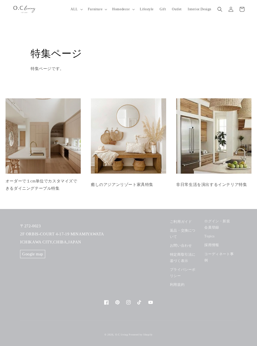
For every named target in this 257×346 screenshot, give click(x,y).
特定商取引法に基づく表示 (183, 258)
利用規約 (177, 285)
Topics (209, 236)
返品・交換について (183, 234)
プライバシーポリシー (183, 273)
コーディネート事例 (219, 257)
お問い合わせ (181, 245)
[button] (76, 9)
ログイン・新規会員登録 (217, 224)
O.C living (121, 334)
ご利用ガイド (181, 222)
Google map (32, 254)
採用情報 (211, 245)
